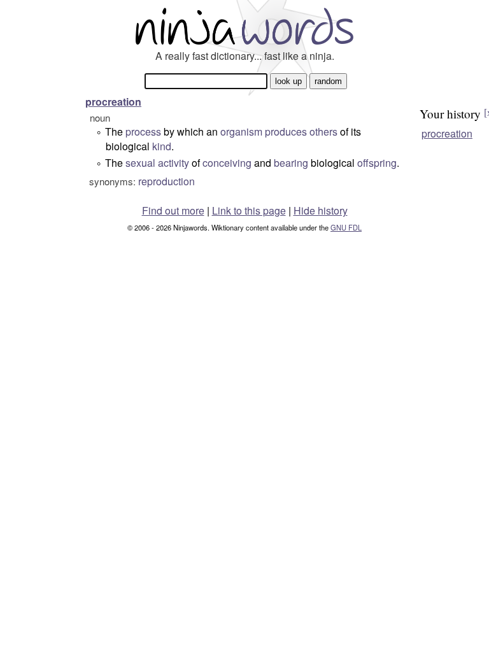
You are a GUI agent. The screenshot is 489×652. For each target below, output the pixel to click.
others (323, 131)
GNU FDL (346, 227)
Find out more (173, 210)
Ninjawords (244, 25)
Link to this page (249, 210)
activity (173, 162)
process (143, 131)
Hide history (321, 210)
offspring (377, 162)
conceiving (227, 162)
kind (161, 146)
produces (286, 131)
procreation (113, 101)
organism (241, 131)
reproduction (166, 181)
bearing (291, 162)
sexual (140, 162)
